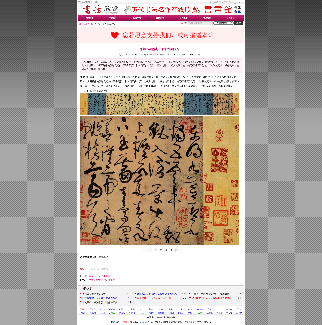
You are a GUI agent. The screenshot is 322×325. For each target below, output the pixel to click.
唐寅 (83, 313)
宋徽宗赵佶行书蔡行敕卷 (102, 279)
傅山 (190, 313)
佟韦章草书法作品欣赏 (94, 294)
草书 (88, 269)
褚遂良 (200, 309)
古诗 (93, 269)
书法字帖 (137, 18)
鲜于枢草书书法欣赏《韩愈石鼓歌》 (101, 298)
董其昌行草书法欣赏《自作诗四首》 (101, 302)
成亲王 (210, 313)
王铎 (200, 313)
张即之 (180, 313)
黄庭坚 (151, 309)
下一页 (173, 250)
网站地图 (171, 317)
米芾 (161, 309)
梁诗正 (112, 313)
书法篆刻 (113, 18)
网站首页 (90, 18)
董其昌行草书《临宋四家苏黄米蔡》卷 (157, 294)
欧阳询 (122, 309)
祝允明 (151, 313)
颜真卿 (102, 309)
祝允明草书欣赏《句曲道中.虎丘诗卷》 (212, 298)
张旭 (98, 269)
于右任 (229, 313)
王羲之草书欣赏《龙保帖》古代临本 (210, 294)
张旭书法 (103, 257)
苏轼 (142, 309)
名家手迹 (231, 18)
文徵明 (142, 313)
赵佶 (220, 309)
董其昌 (161, 313)
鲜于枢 (132, 313)
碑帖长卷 (160, 18)
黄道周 (93, 313)
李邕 (210, 309)
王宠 (239, 309)
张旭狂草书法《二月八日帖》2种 (154, 298)
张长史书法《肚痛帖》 (100, 276)
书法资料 (207, 18)
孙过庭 (122, 313)
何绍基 (220, 313)
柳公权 (112, 309)
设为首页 (223, 2)
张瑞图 (171, 313)
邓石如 (102, 313)
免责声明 (161, 317)
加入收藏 (214, 2)
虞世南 (229, 309)
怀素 (180, 309)
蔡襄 (171, 309)
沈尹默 (239, 313)
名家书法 (184, 18)
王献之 (93, 309)
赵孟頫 (132, 309)
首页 (92, 24)
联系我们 (151, 317)
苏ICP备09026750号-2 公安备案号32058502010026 (187, 322)
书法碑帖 (111, 24)
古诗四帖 (104, 269)
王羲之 (83, 309)
